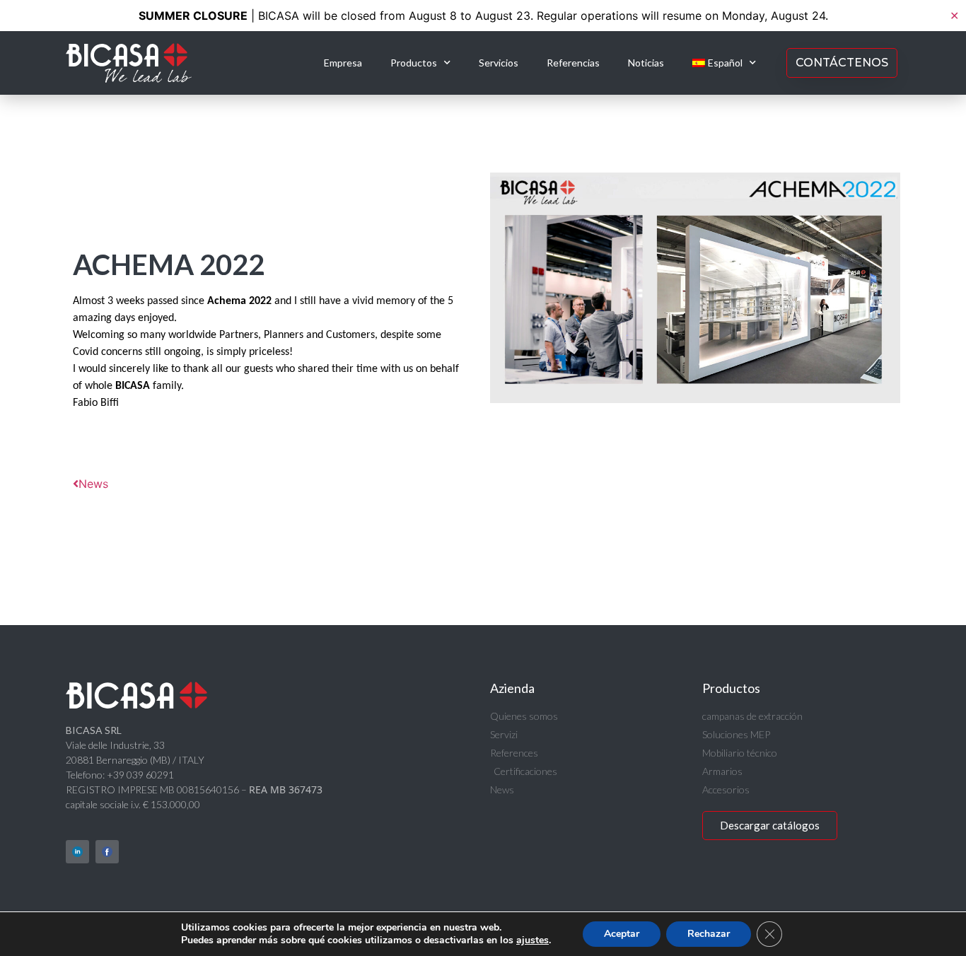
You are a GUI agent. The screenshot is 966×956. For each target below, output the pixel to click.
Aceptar (621, 933)
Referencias (573, 63)
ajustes (532, 940)
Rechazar (708, 933)
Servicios (498, 63)
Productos (413, 63)
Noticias (646, 63)
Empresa (343, 63)
